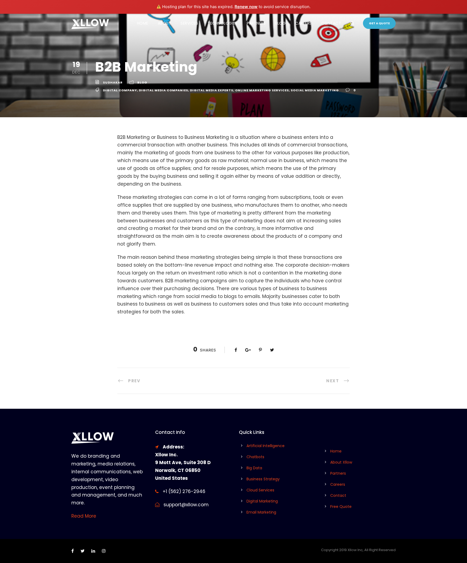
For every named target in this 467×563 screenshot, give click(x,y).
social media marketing (315, 90)
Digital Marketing (262, 501)
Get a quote (379, 23)
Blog (280, 23)
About (164, 23)
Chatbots (255, 457)
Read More (83, 516)
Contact (331, 23)
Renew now (246, 6)
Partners (256, 23)
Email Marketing (261, 512)
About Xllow (341, 462)
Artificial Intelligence (265, 445)
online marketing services (262, 90)
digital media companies (163, 90)
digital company (120, 90)
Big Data (254, 468)
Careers (303, 23)
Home (142, 23)
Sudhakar (113, 82)
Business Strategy (263, 479)
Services (189, 23)
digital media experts (211, 90)
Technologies (222, 23)
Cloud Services (260, 490)
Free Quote (341, 506)
